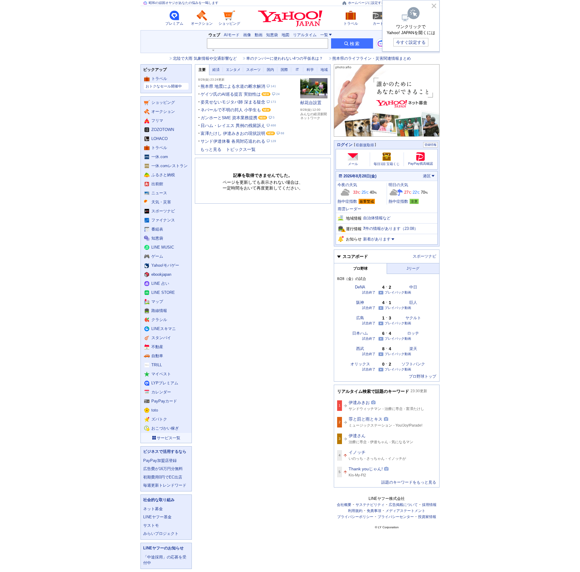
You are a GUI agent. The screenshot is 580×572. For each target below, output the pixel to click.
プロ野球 (360, 268)
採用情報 (429, 505)
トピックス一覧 (241, 149)
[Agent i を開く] (381, 43)
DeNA (360, 287)
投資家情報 (427, 517)
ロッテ (413, 333)
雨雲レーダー (349, 209)
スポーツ (253, 70)
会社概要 (344, 505)
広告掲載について (403, 505)
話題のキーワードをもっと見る (408, 482)
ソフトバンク (413, 364)
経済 (216, 70)
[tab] (202, 70)
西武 (360, 349)
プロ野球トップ (422, 376)
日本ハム (360, 333)
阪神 (360, 302)
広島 (360, 318)
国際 (284, 70)
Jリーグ (413, 268)
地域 (324, 70)
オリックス (360, 364)
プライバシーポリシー (355, 517)
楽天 (413, 349)
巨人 (413, 302)
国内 (270, 70)
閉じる (433, 5)
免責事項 (374, 511)
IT (297, 70)
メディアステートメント (405, 511)
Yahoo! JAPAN (290, 19)
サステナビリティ (370, 505)
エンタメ (233, 70)
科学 (310, 70)
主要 (202, 70)
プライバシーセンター (396, 517)
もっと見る (210, 149)
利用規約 (355, 511)
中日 (413, 287)
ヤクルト (413, 318)
